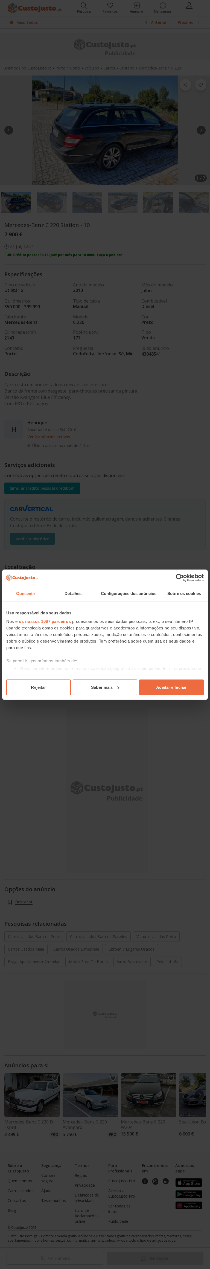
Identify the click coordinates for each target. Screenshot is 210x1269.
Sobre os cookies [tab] (184, 593)
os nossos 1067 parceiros (45, 621)
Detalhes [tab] (73, 593)
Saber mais (102, 687)
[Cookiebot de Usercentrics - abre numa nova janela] (180, 578)
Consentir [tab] (25, 593)
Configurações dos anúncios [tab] (129, 593)
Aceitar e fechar (171, 687)
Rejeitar (38, 687)
